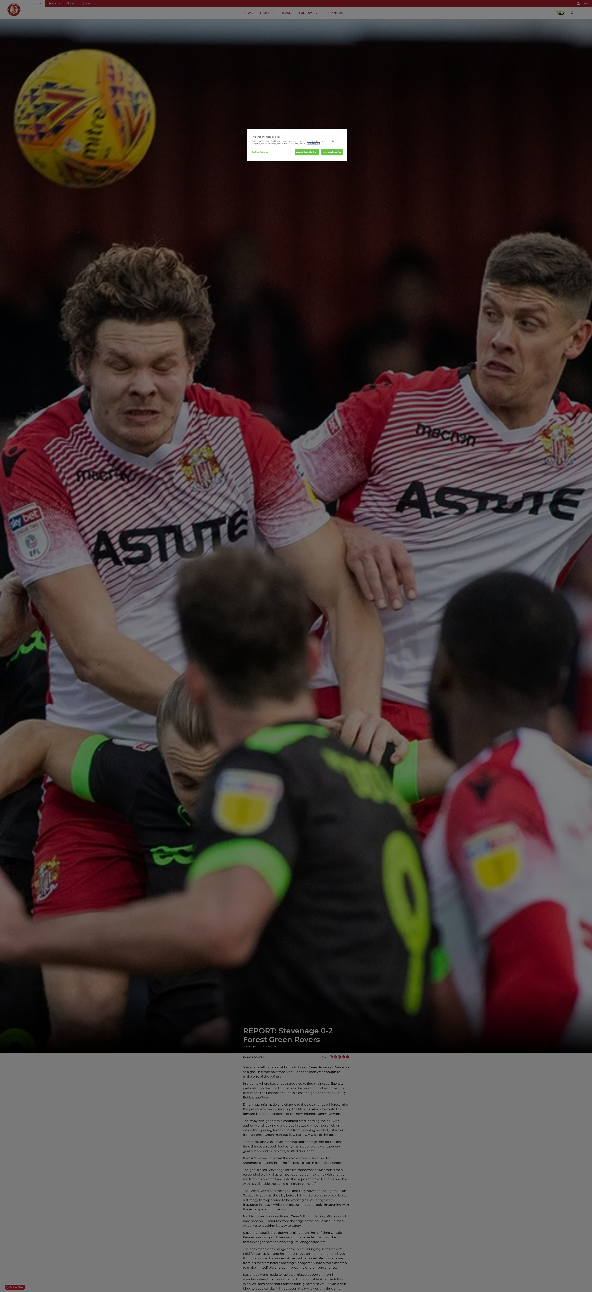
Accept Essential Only (306, 152)
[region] (297, 145)
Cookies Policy (313, 144)
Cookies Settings (260, 152)
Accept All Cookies (332, 152)
